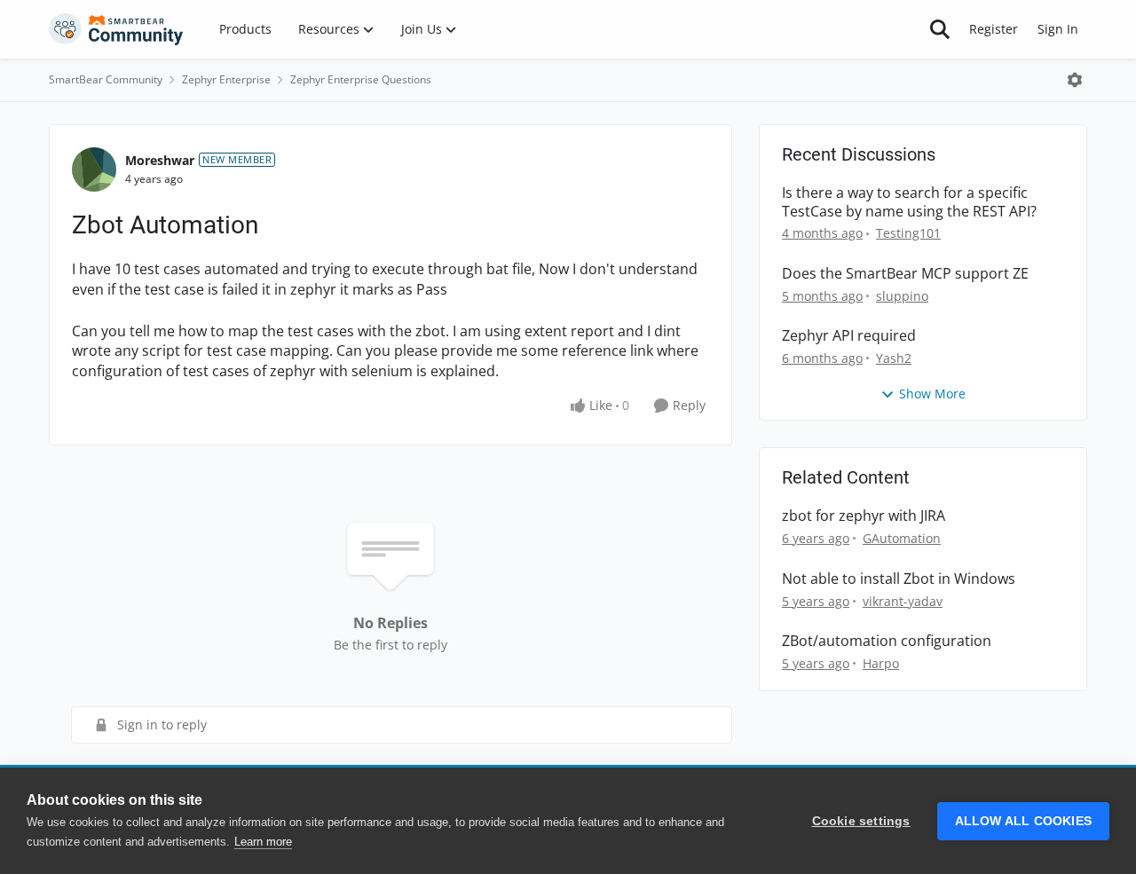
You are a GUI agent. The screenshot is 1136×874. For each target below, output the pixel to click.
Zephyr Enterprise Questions (360, 79)
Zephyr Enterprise (226, 79)
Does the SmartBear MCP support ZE (905, 273)
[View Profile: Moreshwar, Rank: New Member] (94, 169)
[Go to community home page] (116, 29)
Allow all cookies (1023, 821)
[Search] (940, 29)
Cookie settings (861, 821)
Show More (932, 393)
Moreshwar (159, 160)
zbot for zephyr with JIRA (863, 516)
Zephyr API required (849, 336)
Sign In (1057, 28)
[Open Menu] (1074, 79)
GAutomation (902, 538)
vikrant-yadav (903, 601)
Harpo (881, 663)
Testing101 (908, 232)
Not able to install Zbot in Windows (898, 579)
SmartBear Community (105, 79)
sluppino (902, 295)
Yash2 (893, 358)
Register (993, 28)
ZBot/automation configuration (886, 641)
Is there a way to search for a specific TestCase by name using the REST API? (909, 202)
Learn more (263, 841)
